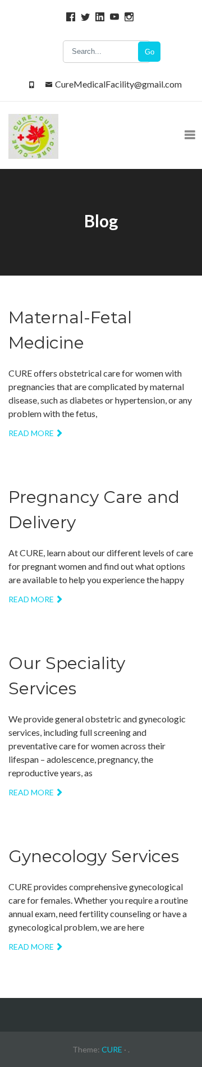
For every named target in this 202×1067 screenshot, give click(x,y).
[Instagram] (127, 16)
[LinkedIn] (98, 16)
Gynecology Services (93, 856)
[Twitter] (83, 16)
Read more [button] (31, 433)
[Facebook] (69, 16)
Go (149, 52)
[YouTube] (112, 16)
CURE (112, 1049)
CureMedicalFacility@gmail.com (118, 84)
